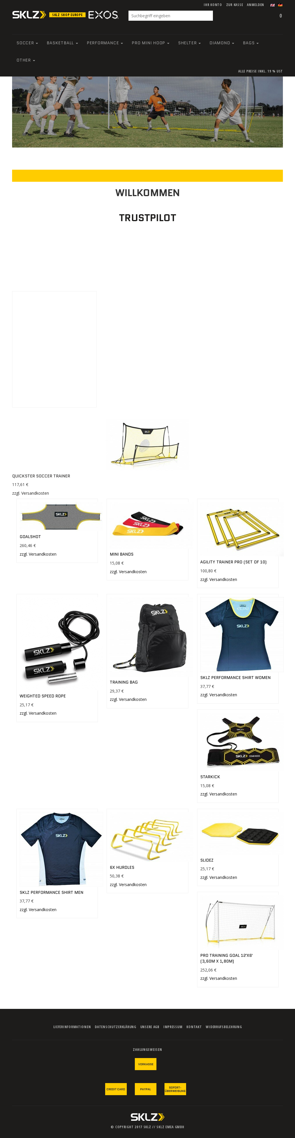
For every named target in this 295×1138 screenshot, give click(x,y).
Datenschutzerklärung (115, 1026)
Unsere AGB (149, 1026)
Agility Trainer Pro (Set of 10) (233, 562)
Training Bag (124, 682)
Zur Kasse (234, 4)
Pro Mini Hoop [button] (149, 43)
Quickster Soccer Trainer (41, 476)
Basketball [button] (61, 43)
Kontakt (194, 1026)
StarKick (210, 777)
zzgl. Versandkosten (30, 493)
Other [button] (24, 60)
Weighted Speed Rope (43, 696)
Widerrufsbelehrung (224, 1026)
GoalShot (30, 537)
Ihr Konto (213, 4)
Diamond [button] (220, 43)
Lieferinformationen (72, 1026)
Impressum (172, 1026)
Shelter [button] (188, 43)
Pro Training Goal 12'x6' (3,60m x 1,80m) (226, 958)
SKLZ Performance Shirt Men (51, 892)
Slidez (206, 860)
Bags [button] (249, 43)
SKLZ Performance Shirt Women (235, 677)
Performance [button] (103, 43)
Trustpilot (147, 218)
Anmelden (255, 4)
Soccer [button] (25, 43)
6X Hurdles (122, 867)
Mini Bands (121, 554)
